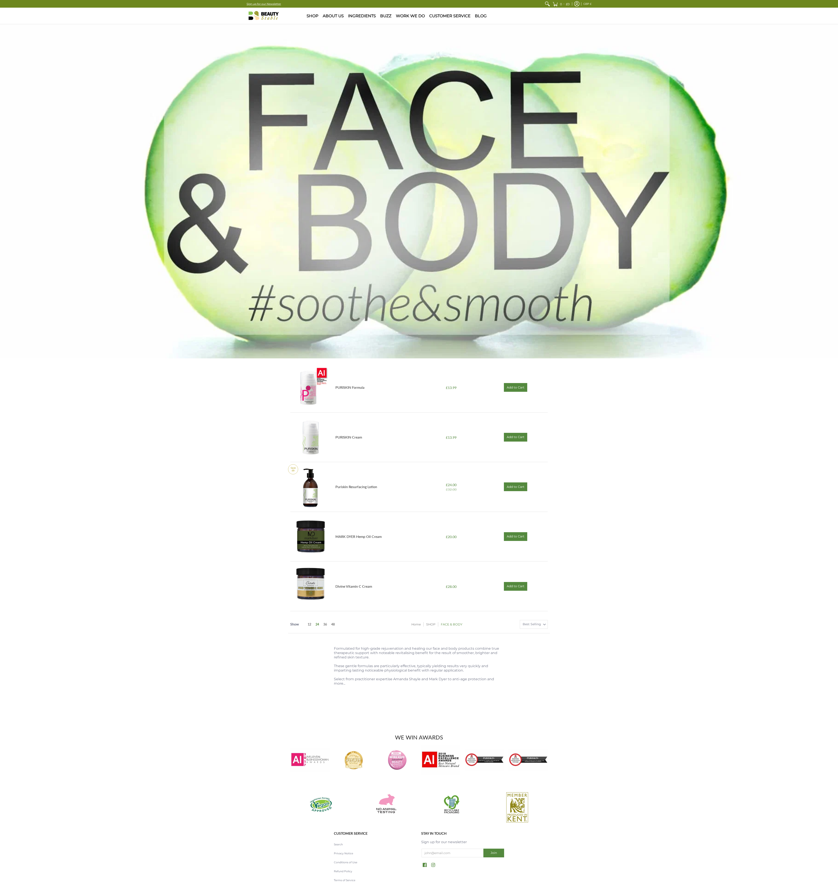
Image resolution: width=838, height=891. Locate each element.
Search (338, 844)
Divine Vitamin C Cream (353, 586)
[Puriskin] (263, 16)
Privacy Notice (343, 853)
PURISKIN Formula (349, 387)
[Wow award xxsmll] (353, 760)
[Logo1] (528, 760)
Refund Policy (343, 871)
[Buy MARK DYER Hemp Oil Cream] (310, 536)
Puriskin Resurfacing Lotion (356, 487)
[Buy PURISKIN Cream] (310, 437)
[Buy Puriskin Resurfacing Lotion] (310, 486)
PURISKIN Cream (348, 437)
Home (416, 624)
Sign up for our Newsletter (264, 3)
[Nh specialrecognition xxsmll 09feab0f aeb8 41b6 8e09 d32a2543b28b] (397, 760)
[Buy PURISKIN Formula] (310, 387)
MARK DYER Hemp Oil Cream (358, 536)
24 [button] (317, 624)
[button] (561, 4)
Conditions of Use (345, 862)
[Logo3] (440, 760)
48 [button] (333, 624)
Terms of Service (344, 880)
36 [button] (325, 624)
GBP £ (587, 3)
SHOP (430, 624)
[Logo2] (484, 760)
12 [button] (309, 624)
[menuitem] (547, 4)
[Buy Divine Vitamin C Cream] (310, 586)
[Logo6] (310, 760)
